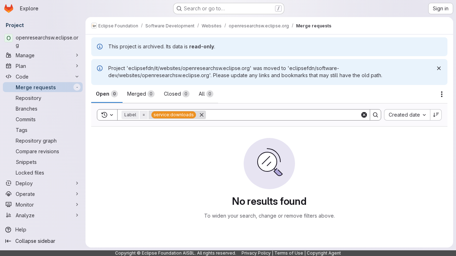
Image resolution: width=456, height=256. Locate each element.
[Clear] (364, 115)
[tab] (107, 94)
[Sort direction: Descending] (436, 115)
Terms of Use (288, 253)
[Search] (375, 115)
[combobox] (407, 115)
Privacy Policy (256, 253)
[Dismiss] (439, 68)
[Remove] (201, 115)
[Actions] (441, 94)
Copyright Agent (324, 253)
